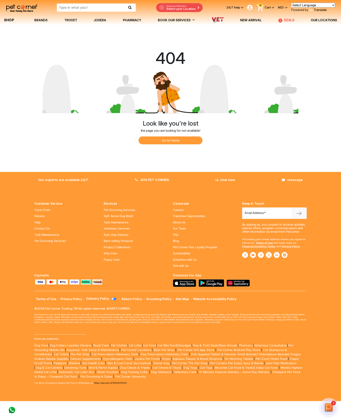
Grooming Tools (75, 368)
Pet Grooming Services (50, 241)
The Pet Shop (80, 354)
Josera (100, 20)
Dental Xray (162, 363)
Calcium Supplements (85, 359)
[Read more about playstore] (212, 283)
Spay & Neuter (253, 363)
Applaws (178, 359)
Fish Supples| (200, 354)
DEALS (290, 20)
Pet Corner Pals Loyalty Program (195, 247)
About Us (179, 222)
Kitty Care (110, 253)
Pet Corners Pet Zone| (226, 363)
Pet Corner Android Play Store (238, 350)
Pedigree (59, 363)
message (295, 180)
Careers (178, 210)
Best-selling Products (118, 241)
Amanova (216, 359)
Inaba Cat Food (267, 368)
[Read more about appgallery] (239, 283)
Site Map (182, 299)
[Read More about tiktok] (285, 255)
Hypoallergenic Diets (118, 359)
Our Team (179, 228)
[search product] (130, 7)
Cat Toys (206, 368)
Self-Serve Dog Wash (118, 216)
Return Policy (132, 299)
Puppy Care (112, 259)
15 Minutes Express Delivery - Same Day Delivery (234, 372)
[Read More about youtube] (253, 255)
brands (41, 20)
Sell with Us (181, 266)
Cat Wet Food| (167, 345)
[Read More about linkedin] (277, 255)
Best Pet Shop (164, 350)
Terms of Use (264, 242)
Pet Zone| (263, 359)
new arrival (251, 20)
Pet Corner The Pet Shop (190, 363)
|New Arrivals (228, 345)
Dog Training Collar (134, 372)
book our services (174, 20)
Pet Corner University (130, 376)
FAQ (175, 235)
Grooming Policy (158, 299)
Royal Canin (101, 345)
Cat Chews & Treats (167, 368)
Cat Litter (135, 345)
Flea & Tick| (202, 345)
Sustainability (181, 253)
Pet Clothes (119, 345)
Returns (39, 216)
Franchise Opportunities (189, 216)
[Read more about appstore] (185, 283)
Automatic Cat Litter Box (76, 372)
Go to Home (170, 140)
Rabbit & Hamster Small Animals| (235, 354)
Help (37, 222)
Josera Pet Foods (147, 359)
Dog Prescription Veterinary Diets (165, 354)
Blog (176, 241)
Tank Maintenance (46, 235)
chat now (227, 180)
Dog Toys (190, 368)
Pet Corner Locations (136, 350)
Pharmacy (132, 20)
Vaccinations (141, 363)
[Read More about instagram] (261, 255)
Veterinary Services (117, 228)
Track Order (42, 210)
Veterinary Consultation (270, 345)
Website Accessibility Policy (214, 299)
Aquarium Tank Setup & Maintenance (93, 350)
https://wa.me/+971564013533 (110, 383)
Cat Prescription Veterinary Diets (115, 354)
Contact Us (42, 228)
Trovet (70, 20)
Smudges (185, 345)
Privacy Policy (291, 246)
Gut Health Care (93, 363)
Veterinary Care (185, 372)
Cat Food (149, 345)
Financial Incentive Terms (258, 246)
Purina (47, 363)
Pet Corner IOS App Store (196, 350)
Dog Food (41, 345)
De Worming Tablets (239, 359)
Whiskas (74, 363)
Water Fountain (108, 372)
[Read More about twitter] (269, 255)
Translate (320, 10)
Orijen (166, 359)
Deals (215, 345)
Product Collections (117, 247)
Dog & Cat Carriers (48, 368)
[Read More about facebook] (245, 255)
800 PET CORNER (154, 180)
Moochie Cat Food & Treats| (235, 368)
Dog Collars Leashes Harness (71, 345)
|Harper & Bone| (197, 359)
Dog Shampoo (161, 372)
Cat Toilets (61, 354)
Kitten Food (279, 359)
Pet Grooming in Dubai (96, 376)
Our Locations (324, 20)
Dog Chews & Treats (135, 368)
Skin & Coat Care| (119, 363)
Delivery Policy (98, 299)
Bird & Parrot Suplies (103, 368)
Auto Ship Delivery (116, 235)
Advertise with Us (185, 259)
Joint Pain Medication (281, 363)
